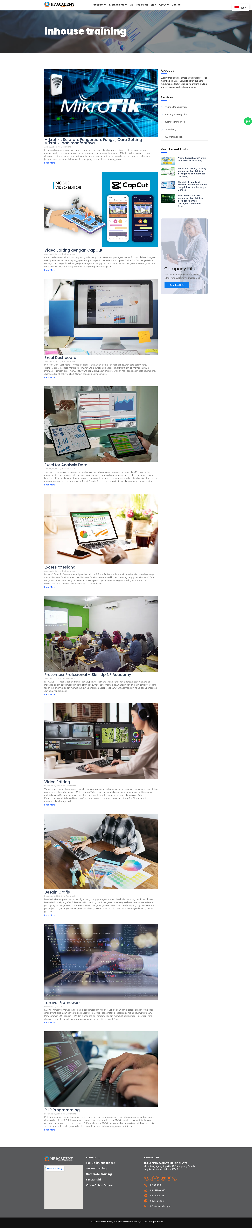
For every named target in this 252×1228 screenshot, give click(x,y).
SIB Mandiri (93, 1179)
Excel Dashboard (60, 357)
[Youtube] (169, 1178)
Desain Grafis (57, 892)
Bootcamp (93, 1157)
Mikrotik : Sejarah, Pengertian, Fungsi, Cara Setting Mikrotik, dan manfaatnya (93, 141)
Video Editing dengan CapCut (73, 250)
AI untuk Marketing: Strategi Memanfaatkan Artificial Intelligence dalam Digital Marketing (192, 172)
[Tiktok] (174, 1178)
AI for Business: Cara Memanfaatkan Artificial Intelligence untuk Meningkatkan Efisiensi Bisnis (190, 201)
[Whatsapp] (248, 121)
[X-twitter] (157, 1178)
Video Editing (57, 782)
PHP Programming (62, 1110)
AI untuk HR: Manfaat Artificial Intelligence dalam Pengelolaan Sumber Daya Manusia (192, 186)
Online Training (96, 1168)
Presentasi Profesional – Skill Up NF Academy (87, 674)
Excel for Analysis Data (66, 465)
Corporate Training (99, 1174)
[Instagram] (146, 1178)
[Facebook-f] (152, 1178)
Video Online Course (99, 1185)
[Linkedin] (163, 1178)
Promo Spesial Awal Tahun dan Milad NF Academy (192, 159)
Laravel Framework (62, 1002)
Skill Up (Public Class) (100, 1163)
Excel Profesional (60, 567)
